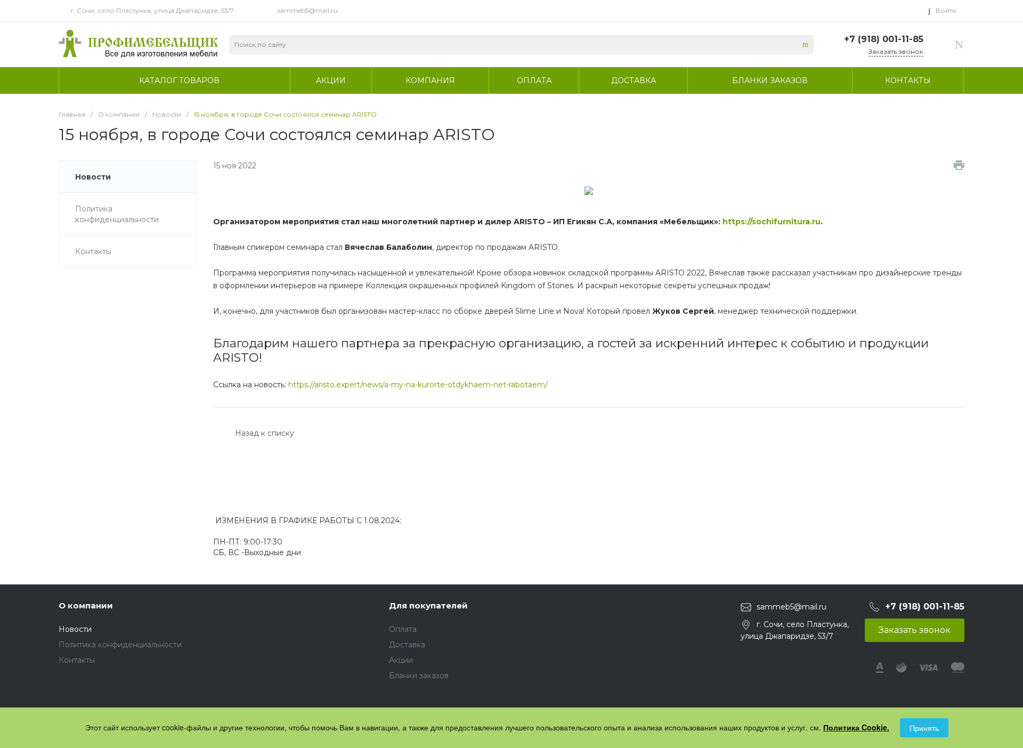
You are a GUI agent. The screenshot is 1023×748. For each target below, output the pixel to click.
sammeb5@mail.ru (308, 10)
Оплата (403, 629)
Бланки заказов (419, 675)
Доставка (407, 644)
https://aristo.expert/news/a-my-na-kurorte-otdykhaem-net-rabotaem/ (418, 384)
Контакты (77, 660)
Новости (75, 629)
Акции (401, 660)
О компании (86, 605)
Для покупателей (428, 605)
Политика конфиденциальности (120, 644)
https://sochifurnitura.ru (771, 221)
